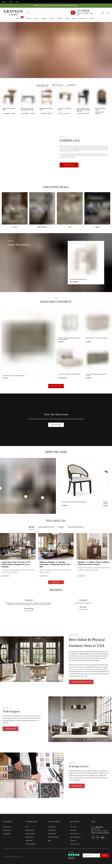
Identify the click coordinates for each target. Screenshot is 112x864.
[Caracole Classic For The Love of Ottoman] (97, 322)
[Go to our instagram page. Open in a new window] (98, 837)
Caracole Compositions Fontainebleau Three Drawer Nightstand (69, 338)
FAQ (27, 827)
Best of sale (57, 85)
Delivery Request (74, 833)
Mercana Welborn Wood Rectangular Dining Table (27, 109)
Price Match (73, 830)
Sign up (105, 855)
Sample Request (52, 833)
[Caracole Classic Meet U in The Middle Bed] (70, 358)
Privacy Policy (29, 840)
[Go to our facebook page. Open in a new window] (93, 837)
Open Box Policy (30, 830)
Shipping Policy (30, 837)
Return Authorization (75, 837)
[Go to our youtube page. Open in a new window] (102, 837)
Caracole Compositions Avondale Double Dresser (96, 375)
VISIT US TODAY (56, 424)
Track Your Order (74, 844)
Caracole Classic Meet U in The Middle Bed (69, 374)
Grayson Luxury (7, 830)
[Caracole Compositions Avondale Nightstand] (28, 341)
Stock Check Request (53, 837)
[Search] (73, 13)
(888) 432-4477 (99, 827)
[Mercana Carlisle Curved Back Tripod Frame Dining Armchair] (84, 97)
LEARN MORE (10, 729)
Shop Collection (56, 386)
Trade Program (52, 827)
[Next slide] (108, 484)
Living (10, 1)
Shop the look (42, 85)
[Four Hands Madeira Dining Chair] (86, 259)
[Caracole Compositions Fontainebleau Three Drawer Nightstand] (70, 322)
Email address (87, 855)
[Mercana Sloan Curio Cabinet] (102, 97)
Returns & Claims (30, 833)
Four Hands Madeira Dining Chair (77, 279)
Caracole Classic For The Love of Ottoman (96, 338)
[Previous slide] (59, 484)
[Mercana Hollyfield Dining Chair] (46, 97)
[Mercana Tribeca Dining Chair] (9, 97)
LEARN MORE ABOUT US (81, 682)
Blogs (49, 840)
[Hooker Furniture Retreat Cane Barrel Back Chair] (78, 481)
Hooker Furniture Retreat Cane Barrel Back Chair (74, 502)
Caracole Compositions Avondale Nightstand (14, 375)
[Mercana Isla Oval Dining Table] (65, 97)
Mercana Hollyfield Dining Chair (46, 109)
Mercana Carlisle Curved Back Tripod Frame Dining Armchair (83, 110)
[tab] (32, 527)
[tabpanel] (56, 558)
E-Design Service (52, 830)
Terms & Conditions (31, 844)
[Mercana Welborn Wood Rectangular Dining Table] (28, 97)
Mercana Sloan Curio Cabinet (100, 109)
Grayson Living (7, 827)
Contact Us (73, 840)
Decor (17, 1)
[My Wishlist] (99, 13)
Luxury (3, 1)
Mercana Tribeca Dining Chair (9, 109)
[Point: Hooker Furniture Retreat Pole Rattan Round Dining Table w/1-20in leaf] (42, 497)
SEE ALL (56, 582)
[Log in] (103, 13)
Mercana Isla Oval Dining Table (64, 109)
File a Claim (73, 827)
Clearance (71, 85)
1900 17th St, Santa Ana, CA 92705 (100, 832)
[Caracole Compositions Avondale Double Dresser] (97, 358)
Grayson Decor (6, 833)
